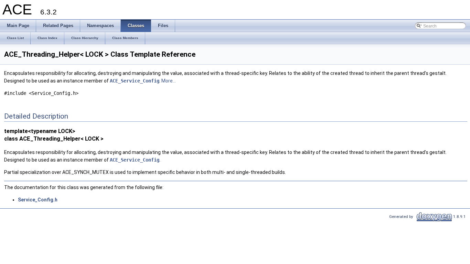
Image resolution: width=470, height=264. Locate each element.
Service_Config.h (37, 199)
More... (168, 81)
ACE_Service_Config (134, 81)
